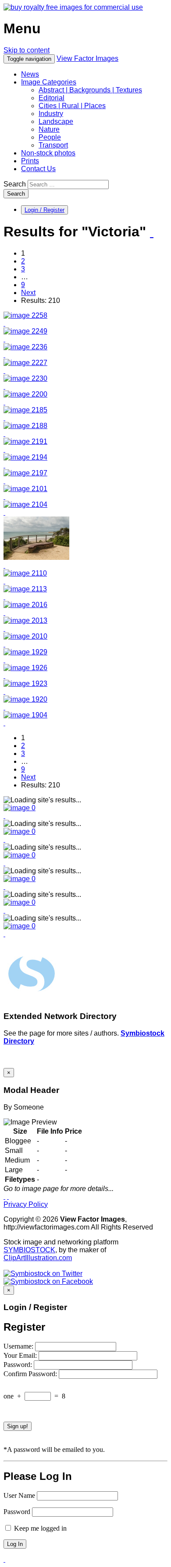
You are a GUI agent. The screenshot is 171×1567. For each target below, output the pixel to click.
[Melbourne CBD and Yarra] (25, 715)
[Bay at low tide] (25, 315)
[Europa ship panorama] (25, 667)
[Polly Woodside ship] (25, 410)
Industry (51, 113)
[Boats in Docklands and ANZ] (25, 457)
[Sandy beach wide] (25, 362)
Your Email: (21, 1355)
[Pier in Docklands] (25, 347)
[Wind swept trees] (25, 573)
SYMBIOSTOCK (29, 1250)
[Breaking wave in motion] (25, 331)
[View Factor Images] (73, 7)
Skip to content (27, 50)
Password (17, 1511)
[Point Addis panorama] (25, 488)
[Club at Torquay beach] (25, 636)
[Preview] (4, 323)
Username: (19, 1346)
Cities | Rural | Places (72, 105)
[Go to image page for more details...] (4, 1196)
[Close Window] (8, 1196)
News (30, 74)
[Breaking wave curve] (25, 378)
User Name (19, 1495)
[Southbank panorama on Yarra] (25, 394)
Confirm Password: (31, 1373)
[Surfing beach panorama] (25, 604)
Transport (53, 145)
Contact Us (38, 168)
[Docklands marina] (25, 425)
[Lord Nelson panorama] (25, 652)
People (50, 137)
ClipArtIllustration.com (38, 1257)
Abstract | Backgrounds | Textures (90, 90)
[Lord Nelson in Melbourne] (25, 683)
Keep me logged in (39, 1528)
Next (28, 292)
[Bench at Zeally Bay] (36, 557)
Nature (49, 129)
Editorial (51, 98)
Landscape (56, 121)
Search (15, 184)
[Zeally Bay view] (25, 504)
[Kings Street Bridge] (25, 473)
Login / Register (44, 210)
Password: (19, 1364)
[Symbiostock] (20, 808)
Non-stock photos (48, 153)
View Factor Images (87, 58)
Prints (30, 161)
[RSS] (151, 232)
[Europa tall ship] (25, 699)
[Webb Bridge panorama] (25, 441)
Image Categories (48, 82)
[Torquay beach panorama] (25, 620)
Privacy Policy (26, 1204)
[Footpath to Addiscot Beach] (25, 589)
